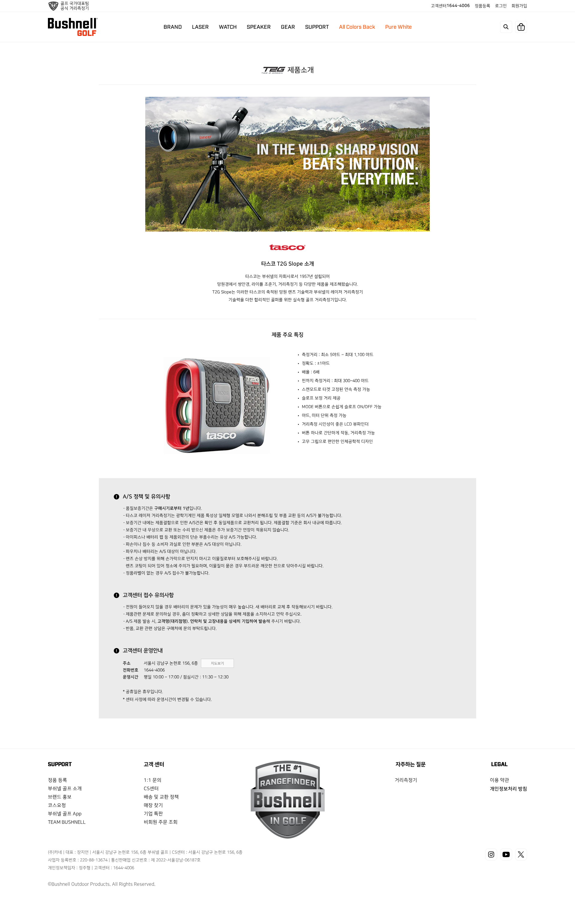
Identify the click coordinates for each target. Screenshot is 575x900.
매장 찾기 (153, 805)
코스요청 (57, 805)
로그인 (501, 6)
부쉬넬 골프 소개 (65, 788)
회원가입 (519, 6)
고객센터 (450, 5)
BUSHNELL (73, 27)
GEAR (288, 26)
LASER (200, 26)
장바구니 (521, 28)
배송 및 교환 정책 (161, 797)
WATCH (227, 26)
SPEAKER (258, 26)
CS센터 (151, 788)
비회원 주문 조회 (161, 822)
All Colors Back (357, 26)
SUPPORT (317, 26)
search (506, 27)
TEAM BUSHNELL (67, 822)
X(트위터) (521, 854)
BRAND (172, 26)
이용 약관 (499, 780)
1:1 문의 (152, 780)
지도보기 (217, 663)
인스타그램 (491, 854)
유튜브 (506, 854)
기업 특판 (153, 813)
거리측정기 (406, 780)
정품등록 (482, 6)
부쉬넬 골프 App (64, 813)
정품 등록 (57, 780)
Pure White (398, 26)
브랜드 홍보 (60, 797)
